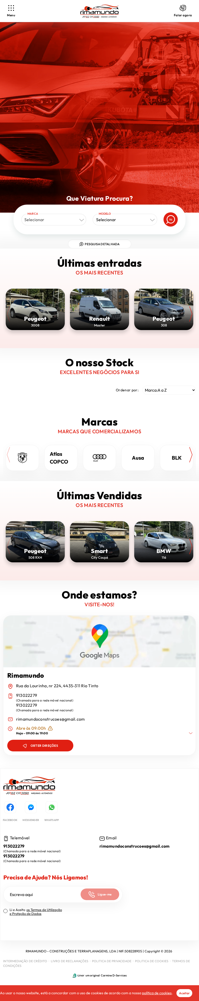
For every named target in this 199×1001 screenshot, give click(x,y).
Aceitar (184, 993)
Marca (32, 213)
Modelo (105, 213)
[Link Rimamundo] (99, 11)
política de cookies (157, 993)
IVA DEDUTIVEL (17, 929)
